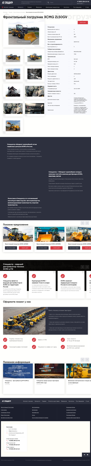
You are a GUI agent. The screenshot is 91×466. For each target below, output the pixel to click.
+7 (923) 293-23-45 (14, 449)
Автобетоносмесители (7, 417)
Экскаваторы (35, 412)
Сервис (29, 7)
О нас (87, 7)
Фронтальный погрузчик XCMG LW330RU (49, 244)
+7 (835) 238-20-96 (83, 1)
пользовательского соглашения (44, 460)
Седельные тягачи (5, 412)
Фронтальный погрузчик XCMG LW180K (16, 244)
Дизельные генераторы (52, 7)
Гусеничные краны (71, 412)
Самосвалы (4, 410)
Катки (33, 415)
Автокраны (35, 410)
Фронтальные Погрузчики (7, 407)
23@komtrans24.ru (13, 431)
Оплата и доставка (53, 401)
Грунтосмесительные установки (40, 417)
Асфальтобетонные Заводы (73, 417)
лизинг (11, 247)
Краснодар (80, 3)
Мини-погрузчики (5, 415)
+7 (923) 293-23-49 (14, 445)
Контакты (66, 7)
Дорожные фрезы (70, 415)
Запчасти (20, 7)
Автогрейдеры (35, 407)
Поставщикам (77, 7)
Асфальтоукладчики (71, 410)
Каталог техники (9, 7)
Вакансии (39, 7)
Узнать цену (83, 22)
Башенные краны (70, 407)
